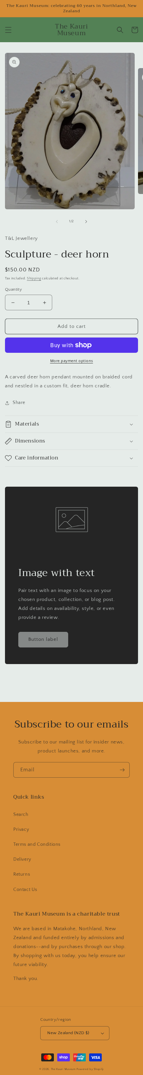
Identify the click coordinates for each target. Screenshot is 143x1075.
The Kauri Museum (63, 1069)
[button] (8, 30)
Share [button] (19, 402)
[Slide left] (57, 221)
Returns (21, 874)
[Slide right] (86, 221)
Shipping (34, 278)
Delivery (22, 859)
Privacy (21, 829)
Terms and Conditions (37, 844)
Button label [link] (43, 639)
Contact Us (25, 889)
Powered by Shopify (90, 1069)
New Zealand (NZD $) (68, 1032)
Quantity (13, 289)
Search (21, 814)
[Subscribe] (122, 770)
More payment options (71, 361)
